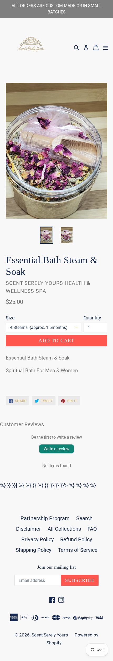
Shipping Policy (33, 550)
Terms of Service (77, 550)
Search (84, 518)
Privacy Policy (37, 539)
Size (10, 317)
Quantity (92, 317)
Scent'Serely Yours (50, 635)
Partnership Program (45, 518)
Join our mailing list (56, 567)
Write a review (56, 448)
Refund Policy (76, 539)
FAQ (92, 529)
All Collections (64, 529)
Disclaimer (28, 529)
